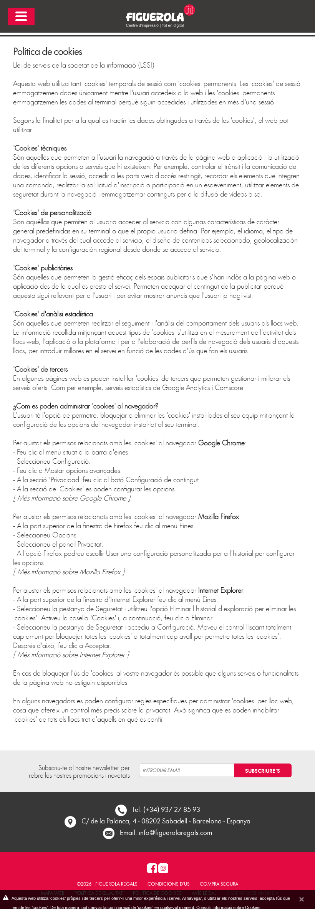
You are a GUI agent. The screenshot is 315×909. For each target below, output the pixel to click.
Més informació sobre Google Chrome (71, 498)
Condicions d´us (169, 883)
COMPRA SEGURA (219, 883)
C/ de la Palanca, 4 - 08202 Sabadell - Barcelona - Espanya (165, 820)
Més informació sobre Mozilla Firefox (68, 571)
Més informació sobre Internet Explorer (70, 654)
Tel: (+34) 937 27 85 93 (166, 809)
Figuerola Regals (116, 883)
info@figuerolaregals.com (175, 832)
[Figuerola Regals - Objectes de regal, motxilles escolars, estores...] (157, 15)
